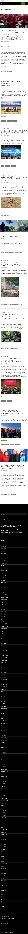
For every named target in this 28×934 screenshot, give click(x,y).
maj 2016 (3, 842)
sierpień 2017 (4, 805)
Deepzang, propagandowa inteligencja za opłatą (14, 132)
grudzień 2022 (4, 650)
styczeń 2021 (4, 706)
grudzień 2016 (4, 825)
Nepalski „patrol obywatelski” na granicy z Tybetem (14, 178)
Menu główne (26, 3)
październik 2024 (4, 597)
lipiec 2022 (3, 662)
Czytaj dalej (4, 66)
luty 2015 (3, 878)
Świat (20, 252)
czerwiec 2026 (4, 548)
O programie (3, 509)
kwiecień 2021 (4, 699)
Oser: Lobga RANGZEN (11, 236)
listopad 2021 (4, 682)
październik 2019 (4, 742)
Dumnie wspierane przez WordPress (7, 932)
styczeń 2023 (4, 648)
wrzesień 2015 (4, 861)
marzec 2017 (3, 817)
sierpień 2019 (4, 747)
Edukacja (4, 348)
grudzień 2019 (4, 737)
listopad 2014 (4, 885)
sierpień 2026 (4, 543)
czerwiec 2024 (4, 606)
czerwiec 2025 (4, 577)
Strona (2, 906)
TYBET (2, 3)
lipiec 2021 (3, 691)
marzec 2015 (3, 875)
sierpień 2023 (4, 631)
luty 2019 (3, 762)
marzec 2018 (3, 788)
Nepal (3, 215)
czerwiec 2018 (4, 781)
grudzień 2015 (4, 854)
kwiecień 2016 (4, 844)
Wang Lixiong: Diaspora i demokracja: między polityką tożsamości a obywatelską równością (13, 35)
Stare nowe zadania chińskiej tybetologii (11, 359)
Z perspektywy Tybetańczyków (10, 234)
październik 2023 (4, 626)
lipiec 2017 (3, 808)
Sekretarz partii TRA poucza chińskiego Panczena (10, 83)
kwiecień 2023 (4, 640)
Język (3, 165)
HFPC (8, 79)
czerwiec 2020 (4, 723)
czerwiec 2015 (4, 868)
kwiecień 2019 (4, 757)
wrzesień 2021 (4, 686)
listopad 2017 (4, 798)
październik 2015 (4, 858)
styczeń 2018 (4, 793)
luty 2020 (3, 732)
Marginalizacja (5, 444)
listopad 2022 (4, 653)
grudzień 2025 (4, 563)
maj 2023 (3, 638)
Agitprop (4, 401)
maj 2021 (3, 696)
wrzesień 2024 (4, 599)
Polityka (9, 71)
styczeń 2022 (4, 677)
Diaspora (4, 71)
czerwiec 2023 (4, 636)
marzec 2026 (3, 556)
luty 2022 (3, 674)
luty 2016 (3, 849)
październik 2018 (4, 771)
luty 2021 (3, 703)
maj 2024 (3, 609)
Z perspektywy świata (8, 464)
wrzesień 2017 (4, 803)
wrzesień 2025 (4, 570)
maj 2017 (3, 812)
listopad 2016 (4, 827)
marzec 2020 (3, 730)
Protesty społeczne (11, 304)
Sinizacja (15, 120)
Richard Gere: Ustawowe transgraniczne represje (13, 467)
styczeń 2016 (4, 851)
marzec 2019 (3, 759)
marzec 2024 (3, 614)
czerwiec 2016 (4, 839)
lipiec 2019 (3, 749)
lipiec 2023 (3, 633)
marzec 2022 (3, 672)
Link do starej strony (5, 926)
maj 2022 (3, 667)
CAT (1, 896)
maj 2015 (3, 871)
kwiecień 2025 (4, 582)
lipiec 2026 (3, 546)
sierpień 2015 (4, 863)
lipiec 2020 (3, 720)
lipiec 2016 (3, 837)
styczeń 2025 (4, 590)
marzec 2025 (3, 585)
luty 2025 (3, 587)
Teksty (2, 30)
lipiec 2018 (3, 779)
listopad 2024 (4, 594)
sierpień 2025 (4, 573)
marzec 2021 (3, 701)
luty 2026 (3, 558)
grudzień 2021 (4, 679)
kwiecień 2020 (4, 728)
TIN (1, 911)
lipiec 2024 (3, 604)
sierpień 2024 (4, 602)
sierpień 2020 (4, 718)
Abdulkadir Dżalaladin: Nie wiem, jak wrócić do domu (13, 535)
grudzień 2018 (4, 766)
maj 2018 (3, 783)
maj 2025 (3, 580)
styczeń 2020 (4, 735)
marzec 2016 (3, 846)
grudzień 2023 (4, 621)
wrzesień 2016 (4, 832)
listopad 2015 (4, 856)
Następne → (20, 500)
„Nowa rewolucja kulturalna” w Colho (12, 412)
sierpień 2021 (4, 689)
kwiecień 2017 (4, 815)
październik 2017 (4, 800)
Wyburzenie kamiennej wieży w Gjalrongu (12, 263)
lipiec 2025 (3, 575)
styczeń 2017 (4, 822)
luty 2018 (3, 791)
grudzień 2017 (4, 795)
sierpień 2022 (4, 660)
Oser (3, 252)
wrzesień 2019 (4, 745)
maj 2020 (3, 725)
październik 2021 (4, 684)
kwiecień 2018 (4, 786)
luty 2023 (3, 645)
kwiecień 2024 (4, 611)
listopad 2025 (4, 565)
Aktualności (3, 79)
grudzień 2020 (4, 708)
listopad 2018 (4, 769)
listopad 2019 (4, 740)
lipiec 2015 (3, 866)
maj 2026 (3, 551)
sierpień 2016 (4, 834)
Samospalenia (14, 252)
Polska (2, 901)
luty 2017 (3, 820)
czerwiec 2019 (4, 752)
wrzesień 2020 (4, 716)
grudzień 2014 (4, 883)
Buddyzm (4, 120)
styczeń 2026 (4, 560)
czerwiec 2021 (4, 694)
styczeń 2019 (4, 764)
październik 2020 (4, 713)
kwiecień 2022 (4, 669)
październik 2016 (4, 829)
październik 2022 (4, 655)
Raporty (2, 904)
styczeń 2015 (4, 880)
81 (14, 500)
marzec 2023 (3, 643)
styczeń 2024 (4, 619)
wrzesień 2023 (4, 628)
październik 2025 (4, 568)
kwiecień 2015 (4, 873)
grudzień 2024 (4, 592)
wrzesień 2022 (4, 657)
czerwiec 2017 (4, 810)
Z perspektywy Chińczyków (10, 30)
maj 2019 (3, 754)
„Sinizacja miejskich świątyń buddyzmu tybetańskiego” (13, 523)
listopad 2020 (4, 711)
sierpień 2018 (4, 776)
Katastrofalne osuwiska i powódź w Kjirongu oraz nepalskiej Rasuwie (12, 529)
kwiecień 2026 (4, 553)
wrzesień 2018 (4, 774)
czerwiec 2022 (4, 665)
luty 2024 (3, 616)
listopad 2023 (4, 623)
